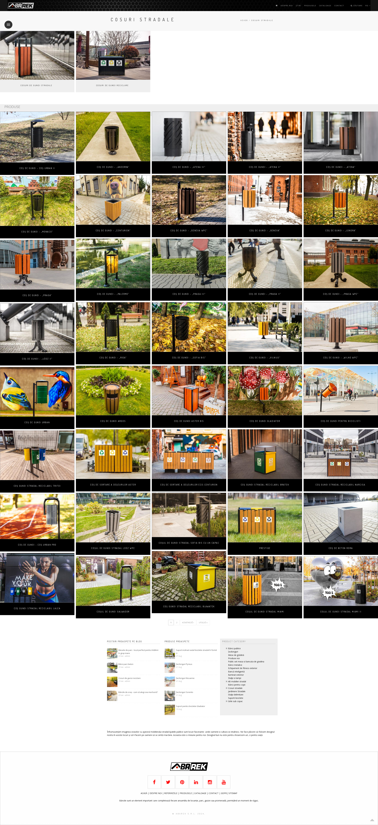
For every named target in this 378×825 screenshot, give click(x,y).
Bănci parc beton (125, 664)
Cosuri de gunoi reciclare (112, 85)
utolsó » (203, 622)
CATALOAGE (200, 793)
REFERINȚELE (171, 793)
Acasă (244, 20)
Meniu (8, 25)
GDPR (224, 793)
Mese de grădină (236, 655)
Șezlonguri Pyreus (184, 664)
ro (367, 5)
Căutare (357, 5)
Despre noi (287, 5)
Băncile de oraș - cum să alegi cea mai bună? (138, 692)
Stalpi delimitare (235, 694)
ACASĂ (144, 793)
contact (339, 5)
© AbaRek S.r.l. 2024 (188, 814)
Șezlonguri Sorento (184, 692)
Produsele (310, 5)
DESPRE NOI (156, 793)
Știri (298, 5)
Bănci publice (234, 648)
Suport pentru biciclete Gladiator (190, 706)
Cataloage (325, 5)
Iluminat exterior (236, 674)
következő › (188, 622)
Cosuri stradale (235, 688)
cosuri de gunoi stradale (36, 85)
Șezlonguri (233, 651)
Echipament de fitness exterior (242, 668)
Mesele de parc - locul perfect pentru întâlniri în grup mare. (138, 652)
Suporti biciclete (235, 698)
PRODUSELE (186, 793)
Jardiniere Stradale (236, 691)
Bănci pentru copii (236, 684)
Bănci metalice (235, 665)
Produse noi (234, 658)
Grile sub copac (235, 701)
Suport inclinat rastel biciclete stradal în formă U (196, 652)
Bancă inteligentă (236, 671)
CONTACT (214, 793)
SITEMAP (232, 793)
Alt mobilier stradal (237, 681)
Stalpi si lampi (234, 678)
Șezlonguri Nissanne (185, 678)
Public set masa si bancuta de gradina (246, 661)
